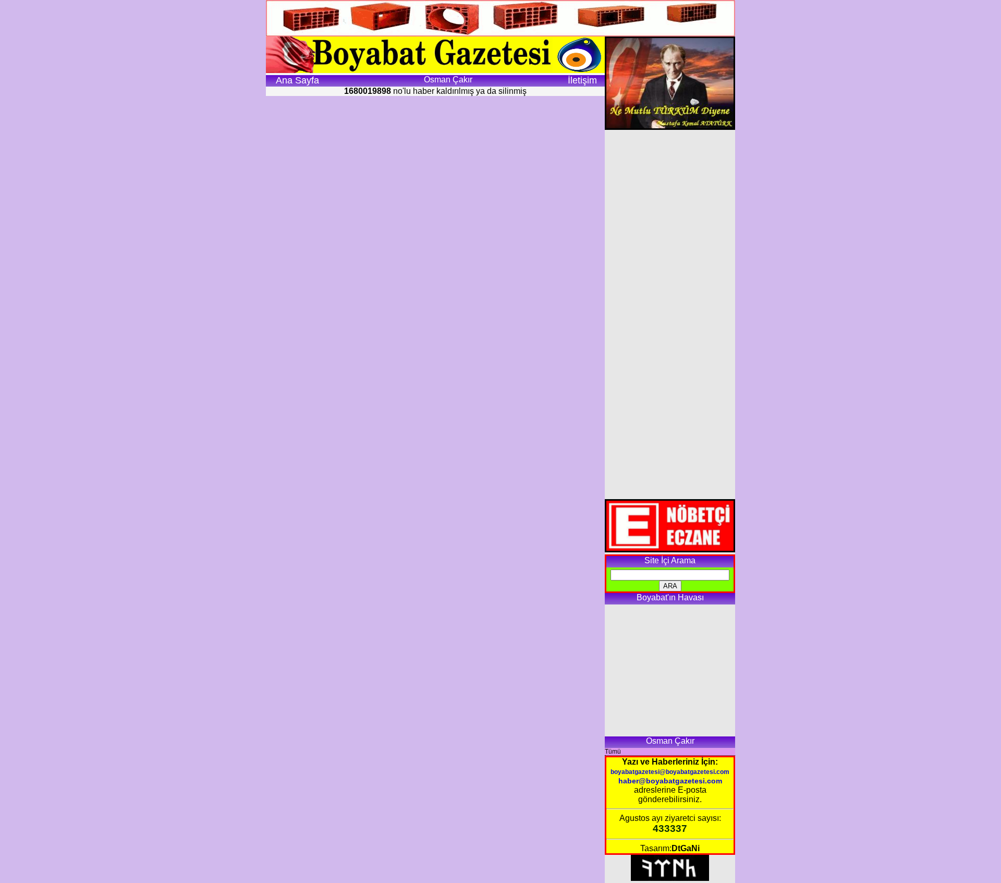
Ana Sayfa (297, 80)
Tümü (613, 751)
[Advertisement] (670, 314)
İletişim (582, 80)
